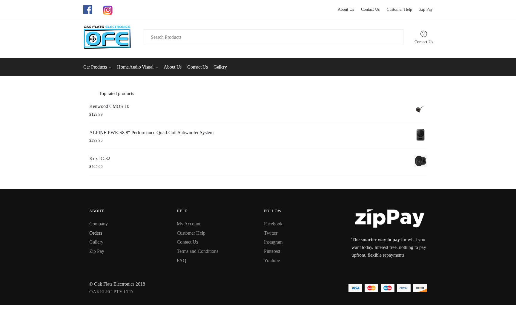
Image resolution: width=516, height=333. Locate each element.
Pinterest (272, 251)
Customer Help (396, 9)
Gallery (96, 241)
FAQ (181, 260)
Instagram (273, 241)
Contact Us (367, 9)
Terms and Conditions (197, 251)
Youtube (272, 260)
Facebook (273, 223)
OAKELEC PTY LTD (111, 291)
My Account (188, 223)
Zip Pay (423, 9)
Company (98, 223)
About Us (346, 9)
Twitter (270, 233)
